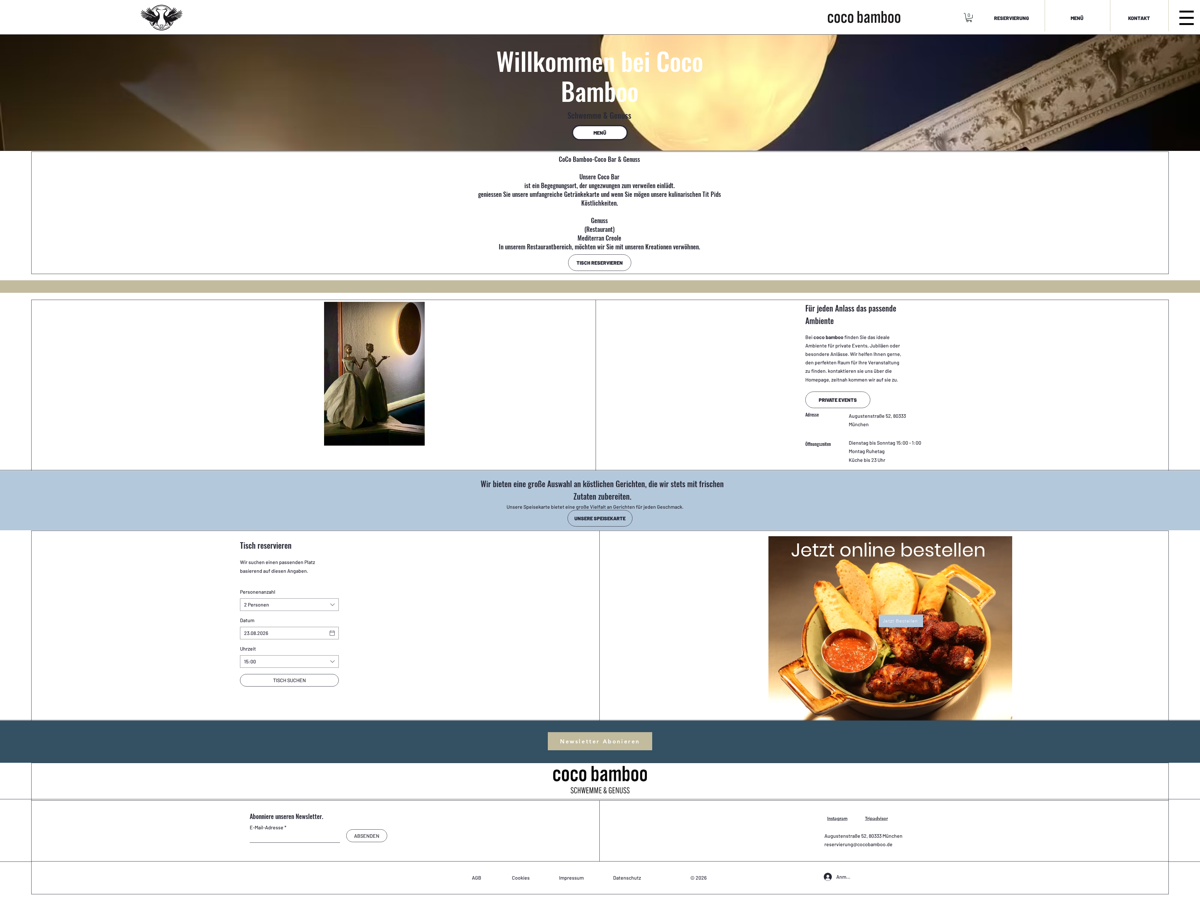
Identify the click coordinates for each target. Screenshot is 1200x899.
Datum (247, 620)
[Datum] (332, 633)
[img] (161, 30)
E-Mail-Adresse (266, 827)
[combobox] (289, 604)
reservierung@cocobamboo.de (858, 844)
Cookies (521, 878)
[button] (969, 17)
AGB (476, 878)
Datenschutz (627, 878)
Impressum (571, 878)
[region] (886, 625)
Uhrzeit (248, 649)
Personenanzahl (257, 592)
